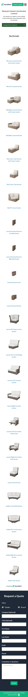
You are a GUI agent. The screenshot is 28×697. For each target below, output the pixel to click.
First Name (6, 629)
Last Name (6, 637)
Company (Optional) (9, 612)
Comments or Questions (10, 662)
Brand (23, 607)
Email (4, 645)
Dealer (7, 607)
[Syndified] (6, 5)
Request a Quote (18, 4)
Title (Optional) (7, 620)
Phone (4, 653)
